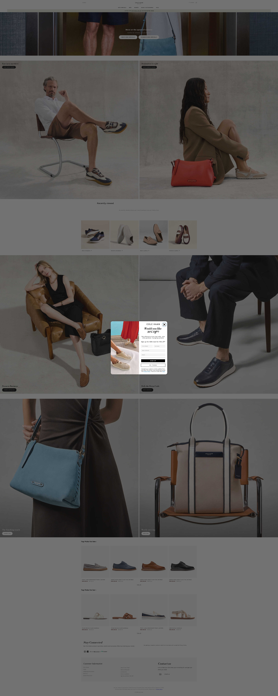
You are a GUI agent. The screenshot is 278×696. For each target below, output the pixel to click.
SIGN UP (153, 360)
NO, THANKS (153, 365)
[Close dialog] (164, 324)
